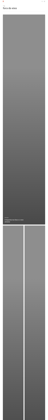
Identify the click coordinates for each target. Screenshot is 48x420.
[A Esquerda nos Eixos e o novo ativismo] (24, 120)
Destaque (7, 217)
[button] (44, 1)
